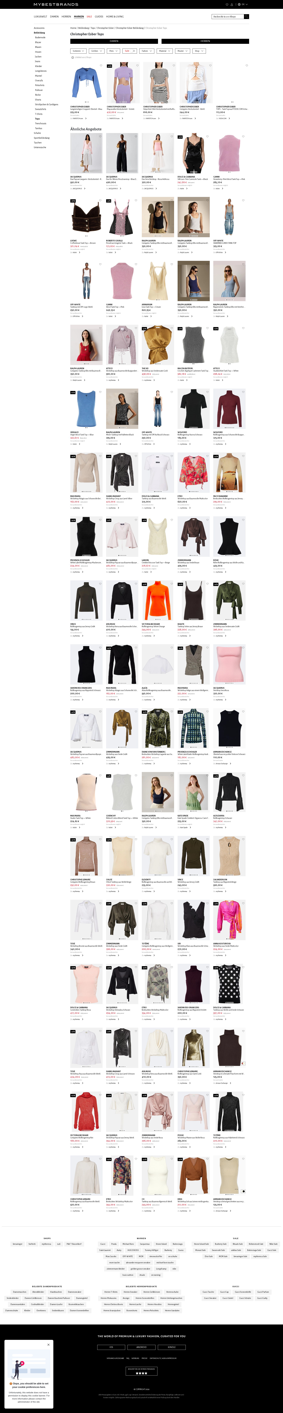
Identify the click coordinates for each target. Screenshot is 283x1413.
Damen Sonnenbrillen (79, 1311)
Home (73, 28)
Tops (93, 28)
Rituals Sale (238, 1244)
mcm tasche (114, 1263)
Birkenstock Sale (256, 1244)
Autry (119, 1250)
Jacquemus (145, 1244)
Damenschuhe (11, 1311)
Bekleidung (83, 28)
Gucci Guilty (262, 1298)
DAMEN (54, 16)
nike (174, 1269)
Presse (144, 1358)
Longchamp (161, 1269)
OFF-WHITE (128, 1256)
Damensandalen (18, 1304)
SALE (89, 16)
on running (156, 1275)
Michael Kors (128, 1244)
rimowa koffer (156, 1256)
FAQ (127, 1358)
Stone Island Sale (201, 1244)
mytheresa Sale (260, 1256)
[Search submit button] (246, 16)
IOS (111, 1347)
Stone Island (161, 1244)
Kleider (27, 1311)
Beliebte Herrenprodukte (141, 1287)
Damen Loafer (56, 1304)
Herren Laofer (135, 1304)
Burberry (168, 1250)
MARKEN (79, 16)
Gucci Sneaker (210, 1298)
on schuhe (172, 1256)
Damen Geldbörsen (33, 1298)
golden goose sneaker (140, 1269)
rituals (142, 1275)
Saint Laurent (105, 1250)
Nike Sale (274, 1244)
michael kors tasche (165, 1263)
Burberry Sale (221, 1244)
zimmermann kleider (116, 1269)
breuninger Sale (240, 1256)
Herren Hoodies (155, 1304)
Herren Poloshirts (151, 1311)
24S (58, 1244)
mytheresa (46, 1244)
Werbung (135, 1358)
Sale (235, 1238)
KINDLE (172, 1347)
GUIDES (99, 16)
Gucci (102, 1244)
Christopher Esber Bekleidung (130, 28)
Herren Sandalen (172, 1311)
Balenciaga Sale (254, 1250)
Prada (113, 1244)
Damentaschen (19, 1292)
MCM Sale (223, 1256)
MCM (141, 1256)
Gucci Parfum (263, 1292)
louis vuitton (127, 1275)
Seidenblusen (58, 1311)
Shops (47, 1238)
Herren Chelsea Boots (113, 1304)
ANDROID (141, 1347)
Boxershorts (132, 1311)
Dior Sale (209, 1256)
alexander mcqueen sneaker (138, 1263)
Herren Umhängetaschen (171, 1298)
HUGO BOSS (133, 1250)
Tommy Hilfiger (151, 1250)
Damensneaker (74, 1292)
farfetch (32, 1244)
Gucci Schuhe (245, 1298)
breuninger (17, 1244)
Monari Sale (200, 1250)
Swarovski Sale (218, 1250)
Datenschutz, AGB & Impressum (163, 1358)
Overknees (41, 1311)
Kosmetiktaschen (76, 1304)
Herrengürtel (173, 1304)
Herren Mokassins (108, 1298)
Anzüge (126, 1298)
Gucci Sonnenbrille (243, 1292)
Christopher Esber (105, 28)
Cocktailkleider (37, 1304)
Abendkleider (38, 1292)
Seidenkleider (13, 1298)
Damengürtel (82, 1298)
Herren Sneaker (130, 1292)
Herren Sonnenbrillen (145, 1298)
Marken (141, 1238)
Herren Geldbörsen (151, 1292)
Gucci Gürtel (228, 1298)
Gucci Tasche (208, 1292)
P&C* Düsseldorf (74, 1244)
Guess (181, 1250)
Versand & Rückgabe (115, 1358)
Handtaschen (56, 1292)
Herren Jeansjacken (111, 1311)
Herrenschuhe (172, 1292)
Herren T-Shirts (110, 1292)
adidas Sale (236, 1250)
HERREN (66, 16)
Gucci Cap (224, 1292)
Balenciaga (178, 1244)
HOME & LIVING (115, 16)
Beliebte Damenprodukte (47, 1287)
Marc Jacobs (111, 1256)
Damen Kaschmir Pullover (59, 1298)
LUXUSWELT (40, 16)
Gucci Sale (271, 1250)
